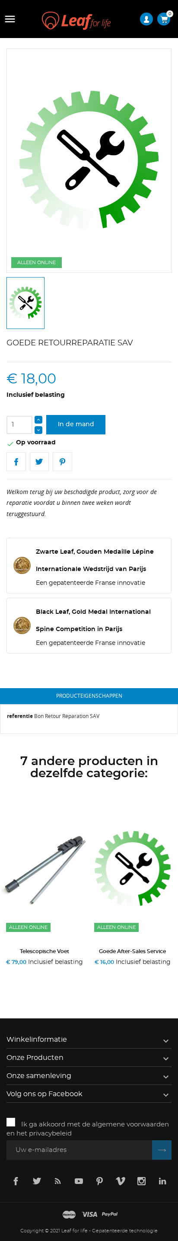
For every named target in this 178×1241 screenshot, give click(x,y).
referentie (20, 716)
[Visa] (89, 1215)
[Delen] (16, 462)
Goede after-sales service (132, 951)
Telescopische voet (44, 951)
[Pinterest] (62, 462)
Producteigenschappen (89, 695)
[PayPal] (110, 1215)
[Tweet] (39, 462)
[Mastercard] (69, 1215)
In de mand (76, 424)
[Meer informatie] (75, 973)
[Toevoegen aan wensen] (47, 973)
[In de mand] (16, 973)
